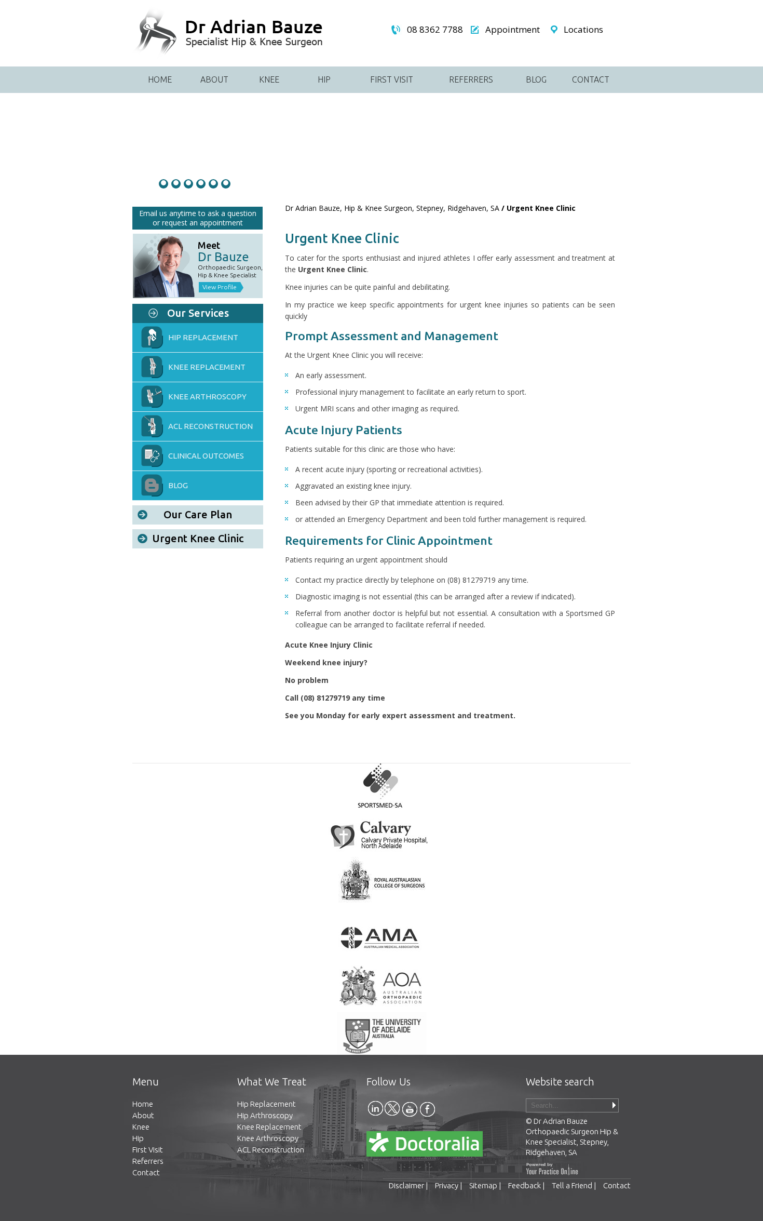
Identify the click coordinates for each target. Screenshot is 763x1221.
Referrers (471, 79)
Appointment (512, 29)
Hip (324, 79)
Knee (269, 79)
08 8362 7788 (435, 29)
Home (160, 79)
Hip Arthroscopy (265, 1115)
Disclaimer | (409, 1185)
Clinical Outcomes (206, 455)
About (214, 79)
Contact (590, 79)
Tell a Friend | (574, 1185)
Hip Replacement (203, 337)
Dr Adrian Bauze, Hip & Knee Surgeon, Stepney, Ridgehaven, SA (392, 208)
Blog (536, 79)
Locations (583, 29)
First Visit (391, 79)
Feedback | (527, 1185)
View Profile (219, 287)
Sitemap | (485, 1185)
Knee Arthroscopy (207, 396)
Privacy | (449, 1185)
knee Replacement (207, 367)
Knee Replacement (269, 1126)
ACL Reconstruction (210, 426)
